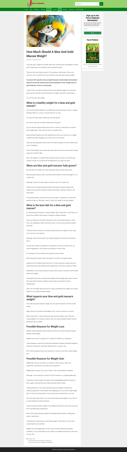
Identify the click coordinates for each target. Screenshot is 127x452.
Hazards (43, 9)
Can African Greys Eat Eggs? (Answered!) (39, 440)
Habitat (55, 9)
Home (26, 9)
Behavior (36, 9)
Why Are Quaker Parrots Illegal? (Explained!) (40, 442)
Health (49, 9)
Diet (31, 9)
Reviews (65, 9)
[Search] (101, 4)
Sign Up (92, 32)
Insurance (71, 9)
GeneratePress (71, 449)
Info (60, 9)
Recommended (79, 9)
